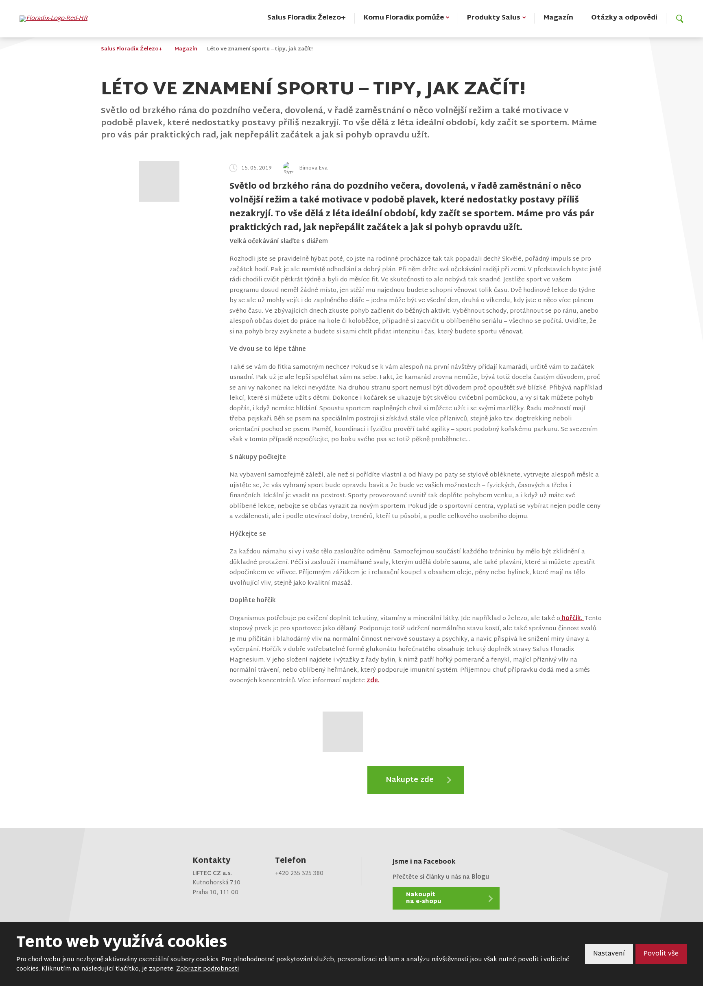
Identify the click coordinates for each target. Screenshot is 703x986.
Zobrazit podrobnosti (207, 969)
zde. (373, 680)
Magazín (558, 18)
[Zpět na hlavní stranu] (57, 18)
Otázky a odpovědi (624, 18)
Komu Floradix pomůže (404, 18)
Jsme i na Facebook (424, 862)
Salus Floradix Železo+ (306, 18)
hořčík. (572, 618)
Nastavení (609, 954)
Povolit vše (661, 954)
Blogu (480, 877)
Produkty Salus (493, 18)
